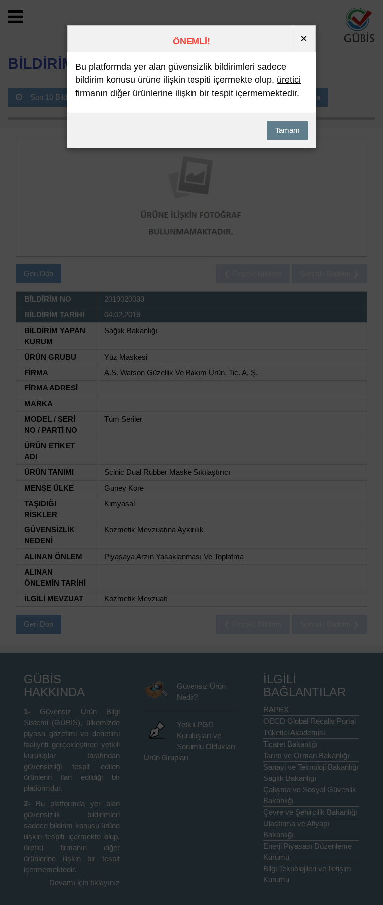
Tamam (287, 130)
